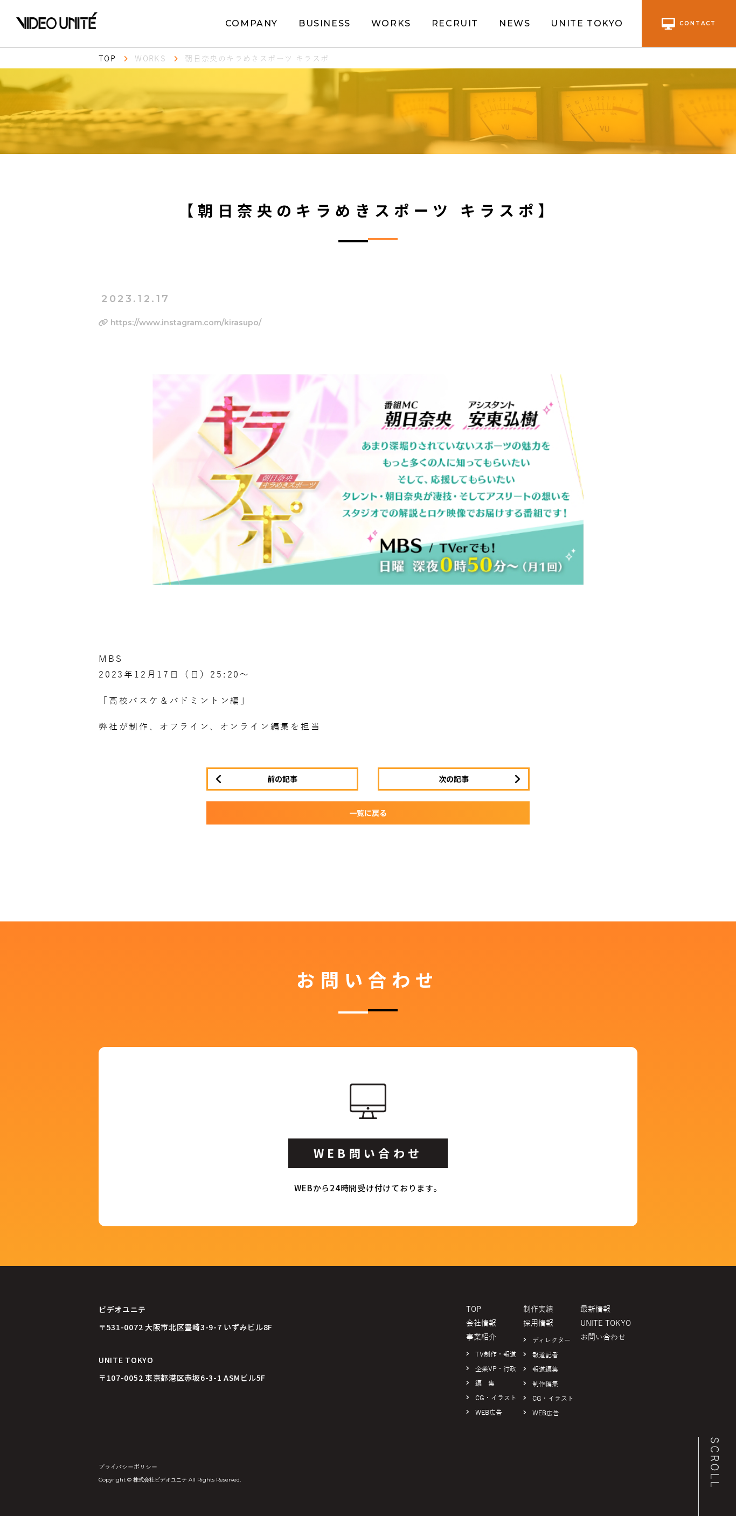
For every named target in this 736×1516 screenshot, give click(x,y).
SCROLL (714, 1463)
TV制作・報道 (495, 1354)
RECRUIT (455, 23)
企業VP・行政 (495, 1369)
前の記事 (282, 778)
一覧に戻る (368, 812)
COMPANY (251, 23)
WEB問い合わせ (368, 1153)
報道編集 (545, 1369)
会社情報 (481, 1323)
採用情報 (538, 1323)
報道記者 (545, 1355)
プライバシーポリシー (128, 1467)
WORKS (391, 23)
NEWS (514, 23)
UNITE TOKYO (587, 23)
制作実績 (538, 1309)
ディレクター (551, 1340)
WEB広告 (488, 1412)
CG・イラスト (496, 1398)
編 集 (485, 1383)
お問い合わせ (603, 1337)
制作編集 (545, 1384)
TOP (107, 59)
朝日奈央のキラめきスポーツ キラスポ (257, 59)
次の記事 (454, 778)
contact (697, 23)
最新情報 (595, 1309)
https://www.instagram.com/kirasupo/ (184, 322)
